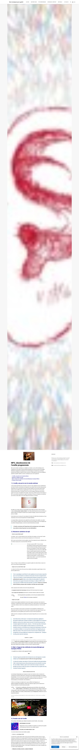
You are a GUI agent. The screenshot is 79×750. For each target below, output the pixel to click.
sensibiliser (30, 725)
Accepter (55, 746)
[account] (73, 2)
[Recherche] (71, 2)
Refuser (63, 746)
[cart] (74, 2)
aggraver (38, 620)
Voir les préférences (73, 746)
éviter (28, 727)
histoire (25, 597)
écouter (26, 725)
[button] (76, 736)
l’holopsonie (35, 691)
